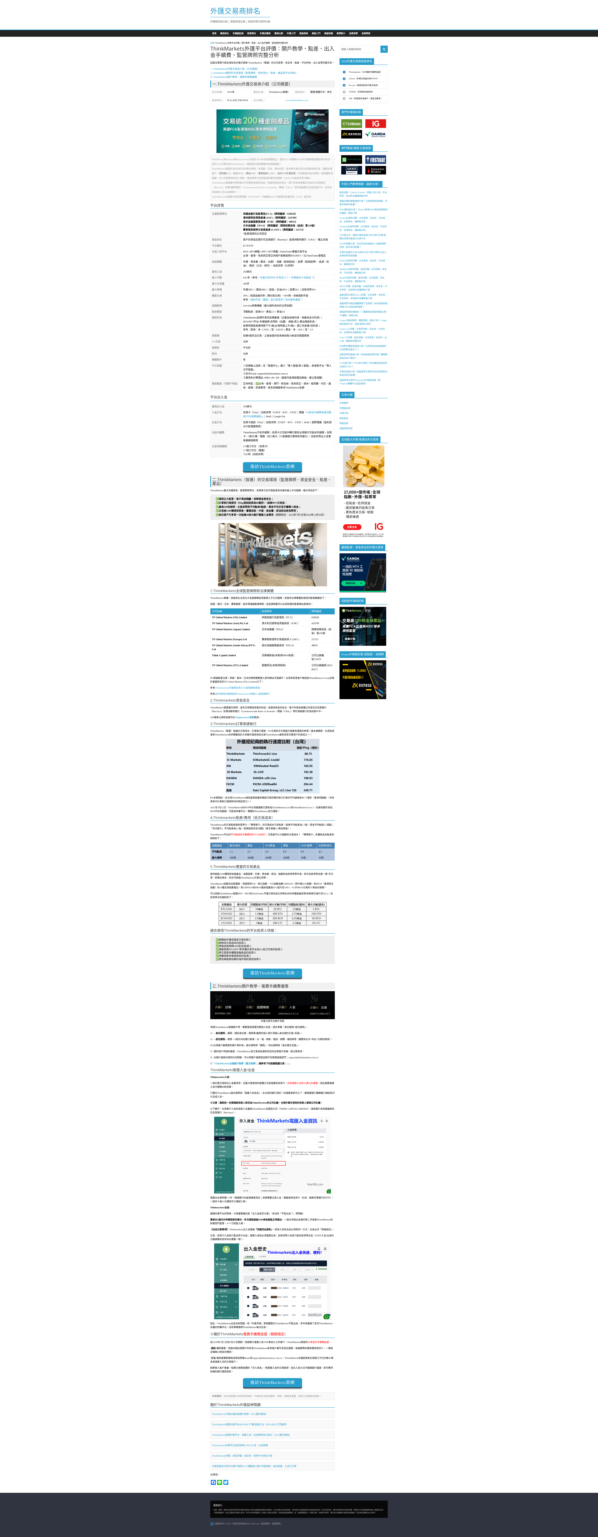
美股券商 (303, 33)
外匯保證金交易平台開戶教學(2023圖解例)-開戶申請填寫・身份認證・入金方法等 (254, 1466)
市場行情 (343, 413)
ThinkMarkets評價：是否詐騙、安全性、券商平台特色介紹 (242, 1456)
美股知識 (328, 33)
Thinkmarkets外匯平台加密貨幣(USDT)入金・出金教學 (240, 1445)
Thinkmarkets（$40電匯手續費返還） (365, 72)
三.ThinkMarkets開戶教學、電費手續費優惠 (233, 77)
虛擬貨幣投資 (346, 428)
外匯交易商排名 (235, 11)
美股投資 (343, 423)
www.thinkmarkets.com (296, 100)
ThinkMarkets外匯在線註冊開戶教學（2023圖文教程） (240, 1414)
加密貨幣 (353, 33)
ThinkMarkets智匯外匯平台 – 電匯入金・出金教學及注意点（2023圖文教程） (251, 1435)
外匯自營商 (265, 33)
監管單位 (251, 33)
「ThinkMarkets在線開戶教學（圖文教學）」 (236, 1063)
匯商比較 (278, 33)
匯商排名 (224, 33)
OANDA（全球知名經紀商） (361, 92)
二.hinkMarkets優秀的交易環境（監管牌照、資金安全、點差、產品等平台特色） (254, 73)
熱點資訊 (343, 418)
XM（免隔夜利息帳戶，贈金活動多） (366, 98)
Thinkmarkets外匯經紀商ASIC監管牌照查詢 (238, 688)
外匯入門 (291, 33)
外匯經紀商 (238, 33)
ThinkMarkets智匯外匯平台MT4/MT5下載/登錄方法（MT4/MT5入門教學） (250, 1424)
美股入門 (316, 33)
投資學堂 (366, 33)
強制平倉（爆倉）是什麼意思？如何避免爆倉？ (277, 299)
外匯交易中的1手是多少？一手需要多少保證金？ (286, 277)
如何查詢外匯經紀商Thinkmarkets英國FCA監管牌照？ (243, 694)
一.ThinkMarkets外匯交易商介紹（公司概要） (235, 69)
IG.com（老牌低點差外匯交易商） (364, 85)
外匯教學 (343, 403)
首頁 (214, 33)
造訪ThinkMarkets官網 (272, 466)
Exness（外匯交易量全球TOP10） (364, 79)
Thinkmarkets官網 (244, 717)
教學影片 (341, 33)
